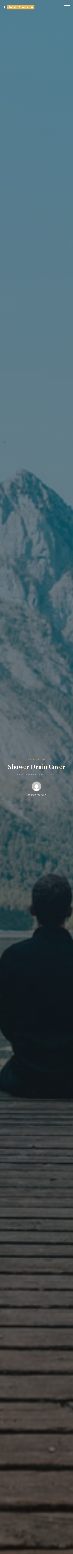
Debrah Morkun (18, 7)
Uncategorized (36, 759)
